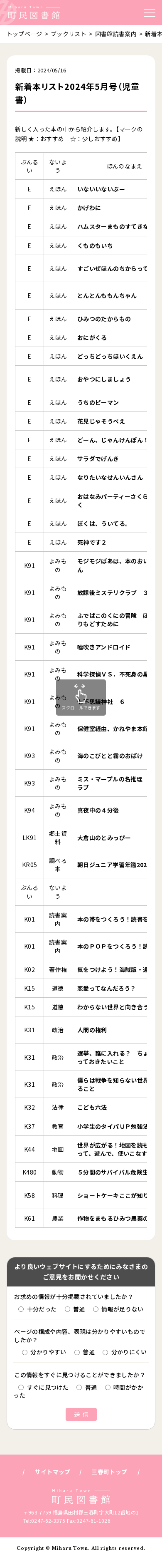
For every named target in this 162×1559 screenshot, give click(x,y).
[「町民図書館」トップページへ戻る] (34, 12)
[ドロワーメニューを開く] (149, 12)
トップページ (24, 34)
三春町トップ (109, 1471)
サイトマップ (53, 1471)
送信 (82, 1414)
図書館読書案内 (116, 34)
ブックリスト (68, 34)
